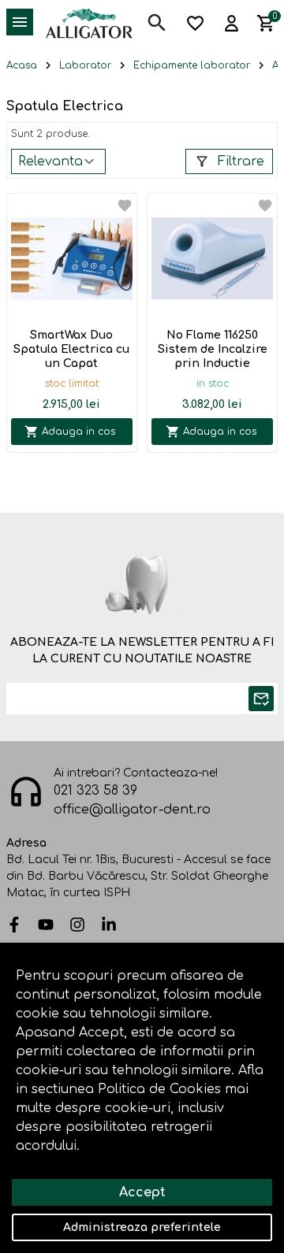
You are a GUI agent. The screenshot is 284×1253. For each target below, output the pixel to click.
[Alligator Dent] (89, 23)
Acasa (21, 65)
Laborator (85, 65)
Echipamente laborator (191, 65)
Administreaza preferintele (142, 1227)
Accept (142, 1192)
